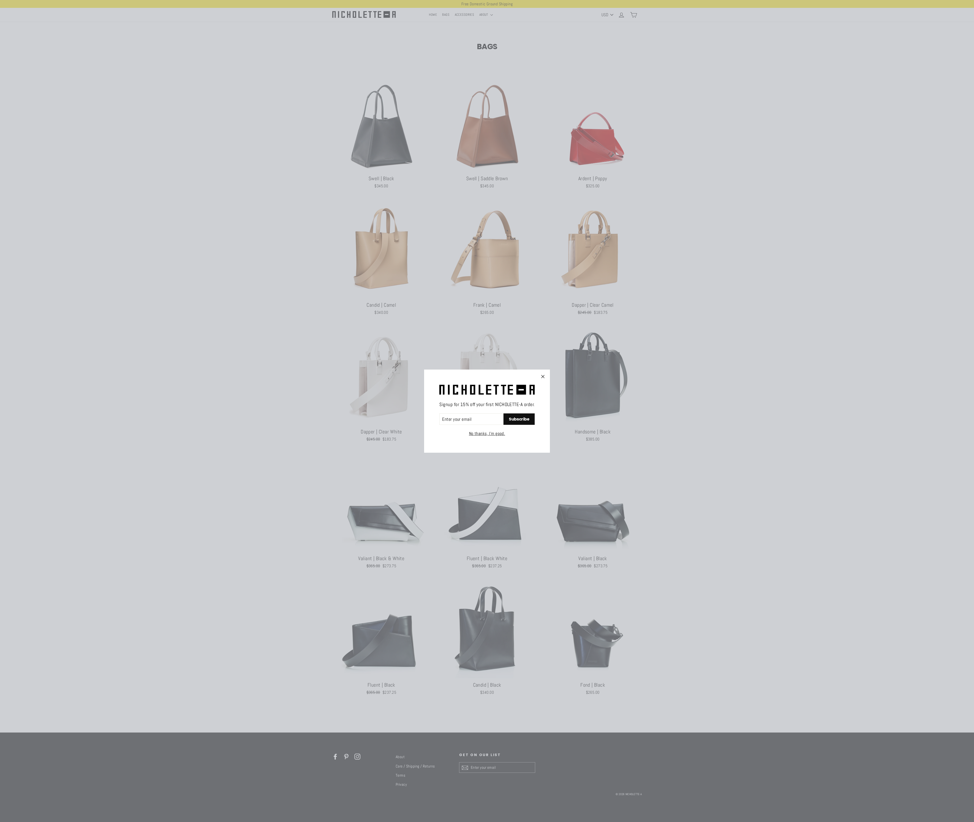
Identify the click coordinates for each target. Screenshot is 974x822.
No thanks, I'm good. (487, 433)
